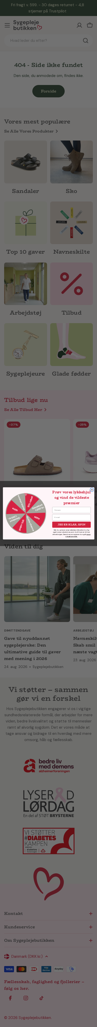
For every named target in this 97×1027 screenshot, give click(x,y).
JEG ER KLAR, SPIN (71, 525)
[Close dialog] (92, 490)
